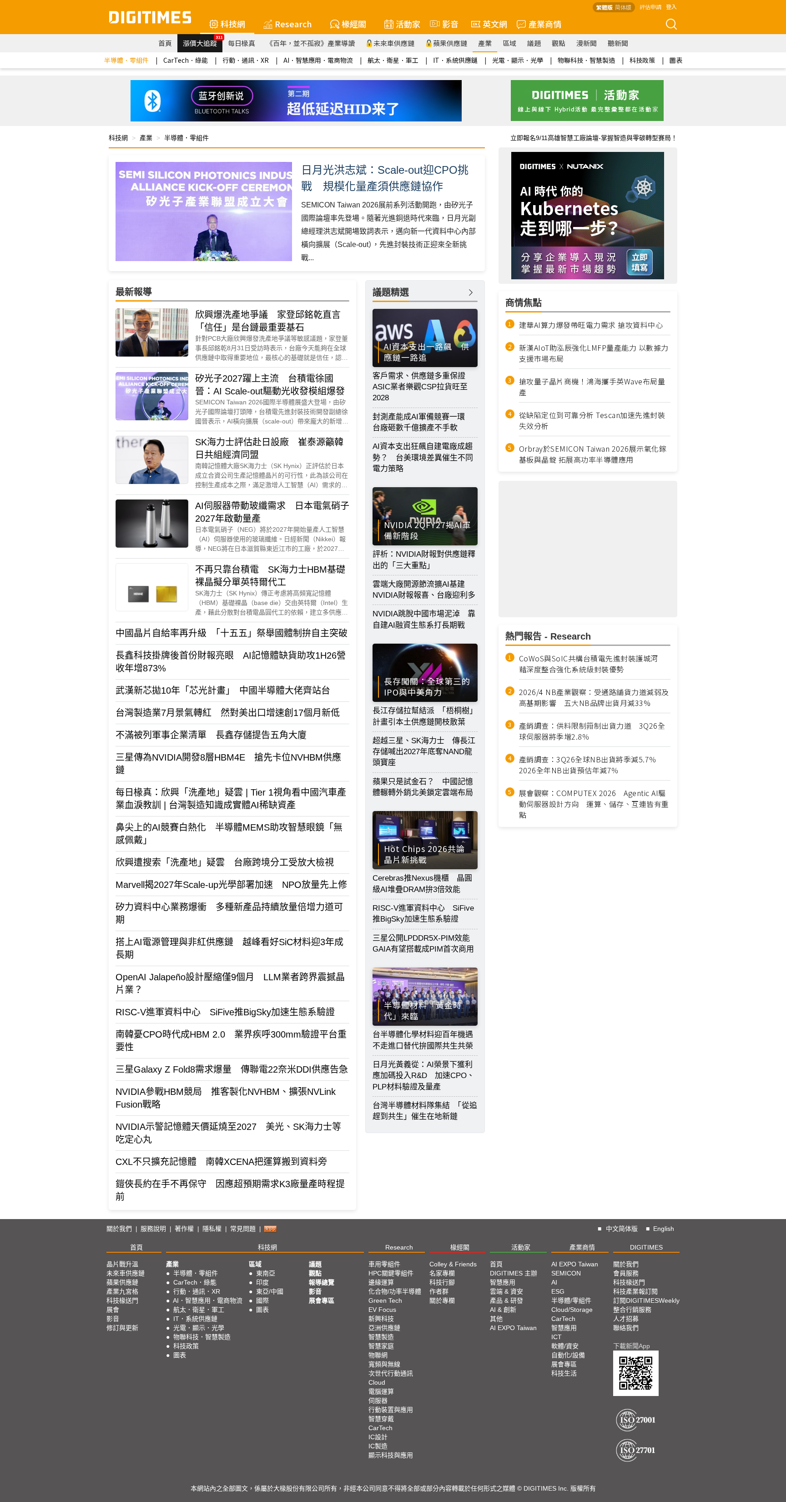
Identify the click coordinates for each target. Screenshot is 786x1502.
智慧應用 (502, 1282)
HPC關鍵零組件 (390, 1273)
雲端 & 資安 (506, 1291)
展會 (112, 1309)
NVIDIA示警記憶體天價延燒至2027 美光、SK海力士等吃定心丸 (228, 1133)
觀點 (558, 43)
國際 (262, 1300)
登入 (671, 6)
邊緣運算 (381, 1282)
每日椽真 (241, 43)
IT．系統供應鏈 (455, 60)
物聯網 (378, 1355)
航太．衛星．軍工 (393, 60)
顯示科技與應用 (390, 1455)
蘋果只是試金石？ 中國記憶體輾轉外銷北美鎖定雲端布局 (423, 787)
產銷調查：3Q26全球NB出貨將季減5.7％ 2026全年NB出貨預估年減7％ (592, 765)
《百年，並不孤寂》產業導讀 (310, 43)
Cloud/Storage (572, 1309)
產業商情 (545, 24)
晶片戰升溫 (122, 1264)
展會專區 (321, 1300)
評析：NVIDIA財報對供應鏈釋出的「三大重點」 (424, 560)
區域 (509, 43)
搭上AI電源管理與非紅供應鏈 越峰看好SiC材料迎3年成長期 (229, 948)
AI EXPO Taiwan (513, 1327)
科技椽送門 (122, 1300)
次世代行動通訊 (390, 1373)
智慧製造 (381, 1337)
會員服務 (626, 1273)
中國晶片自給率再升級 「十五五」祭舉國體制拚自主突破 (232, 633)
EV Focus (382, 1309)
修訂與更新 (122, 1327)
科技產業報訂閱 (635, 1291)
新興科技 (381, 1318)
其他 (496, 1318)
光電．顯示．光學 (517, 60)
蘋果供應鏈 (450, 43)
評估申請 (650, 6)
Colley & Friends (453, 1264)
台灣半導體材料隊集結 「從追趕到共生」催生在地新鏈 (425, 1111)
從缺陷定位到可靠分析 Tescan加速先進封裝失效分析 (592, 420)
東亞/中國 (269, 1291)
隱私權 (212, 1228)
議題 (534, 43)
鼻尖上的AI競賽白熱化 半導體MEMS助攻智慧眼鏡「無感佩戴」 (229, 833)
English (663, 1228)
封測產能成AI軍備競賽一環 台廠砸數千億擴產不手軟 (423, 422)
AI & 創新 (503, 1309)
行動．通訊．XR (245, 60)
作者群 (438, 1291)
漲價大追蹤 (202, 41)
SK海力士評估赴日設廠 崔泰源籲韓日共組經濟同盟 (269, 448)
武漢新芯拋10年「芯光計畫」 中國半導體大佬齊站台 (223, 690)
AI (554, 1282)
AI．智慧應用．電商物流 (318, 60)
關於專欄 (442, 1300)
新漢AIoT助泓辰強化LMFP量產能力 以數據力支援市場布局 (594, 353)
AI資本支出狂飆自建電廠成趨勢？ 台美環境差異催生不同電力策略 (423, 457)
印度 (262, 1282)
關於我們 (119, 1228)
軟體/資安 (565, 1346)
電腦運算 (381, 1391)
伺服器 (378, 1400)
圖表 (676, 60)
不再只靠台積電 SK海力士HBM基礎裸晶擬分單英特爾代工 (270, 576)
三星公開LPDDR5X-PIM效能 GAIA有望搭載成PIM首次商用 (425, 943)
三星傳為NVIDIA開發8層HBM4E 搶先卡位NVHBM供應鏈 (228, 763)
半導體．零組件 (126, 60)
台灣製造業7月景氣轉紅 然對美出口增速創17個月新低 (228, 713)
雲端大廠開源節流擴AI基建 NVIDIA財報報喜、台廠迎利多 (424, 590)
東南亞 (265, 1273)
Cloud (376, 1382)
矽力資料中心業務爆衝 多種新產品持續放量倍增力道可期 (229, 913)
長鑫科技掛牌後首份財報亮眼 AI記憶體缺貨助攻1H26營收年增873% (231, 661)
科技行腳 (442, 1282)
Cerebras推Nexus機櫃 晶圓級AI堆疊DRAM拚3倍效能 (422, 883)
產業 (485, 43)
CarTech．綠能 (185, 60)
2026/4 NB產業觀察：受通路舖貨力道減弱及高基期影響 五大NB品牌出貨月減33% (594, 697)
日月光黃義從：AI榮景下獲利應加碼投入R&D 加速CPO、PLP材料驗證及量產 (423, 1075)
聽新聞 (618, 43)
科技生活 (564, 1373)
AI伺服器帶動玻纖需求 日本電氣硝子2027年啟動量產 (272, 512)
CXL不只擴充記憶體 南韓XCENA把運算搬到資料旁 (221, 1162)
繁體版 (604, 7)
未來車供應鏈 (393, 43)
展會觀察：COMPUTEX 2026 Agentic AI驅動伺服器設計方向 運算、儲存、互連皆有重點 (594, 803)
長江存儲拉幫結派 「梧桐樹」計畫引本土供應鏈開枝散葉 (425, 716)
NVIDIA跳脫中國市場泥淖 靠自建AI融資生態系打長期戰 (424, 619)
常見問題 (243, 1228)
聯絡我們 (626, 1327)
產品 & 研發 (506, 1300)
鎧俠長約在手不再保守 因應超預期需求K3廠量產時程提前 (230, 1190)
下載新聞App (631, 1346)
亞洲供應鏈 (384, 1327)
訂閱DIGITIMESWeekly (646, 1300)
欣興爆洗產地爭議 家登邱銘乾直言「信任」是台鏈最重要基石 (268, 321)
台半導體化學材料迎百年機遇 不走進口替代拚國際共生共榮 (425, 1040)
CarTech (380, 1427)
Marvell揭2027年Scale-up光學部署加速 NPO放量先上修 (231, 885)
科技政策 (642, 60)
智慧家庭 (381, 1346)
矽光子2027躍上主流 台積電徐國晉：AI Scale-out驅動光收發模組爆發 (270, 384)
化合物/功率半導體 (394, 1291)
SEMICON (566, 1273)
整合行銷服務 (632, 1309)
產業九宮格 (122, 1291)
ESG (557, 1291)
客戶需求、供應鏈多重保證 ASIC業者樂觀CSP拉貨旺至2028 (423, 387)
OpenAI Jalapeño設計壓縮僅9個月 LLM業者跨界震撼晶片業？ (230, 983)
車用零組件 (384, 1264)
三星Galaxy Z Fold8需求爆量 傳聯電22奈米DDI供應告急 (232, 1069)
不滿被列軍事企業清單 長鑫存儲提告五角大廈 (211, 735)
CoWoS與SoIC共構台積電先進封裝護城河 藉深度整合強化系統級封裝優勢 (592, 664)
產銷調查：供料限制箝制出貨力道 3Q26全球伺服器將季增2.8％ (592, 731)
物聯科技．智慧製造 (586, 60)
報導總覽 (321, 1282)
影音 (446, 24)
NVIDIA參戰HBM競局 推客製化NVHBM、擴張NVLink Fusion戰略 (226, 1098)
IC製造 (378, 1446)
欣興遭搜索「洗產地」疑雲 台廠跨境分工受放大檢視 (225, 862)
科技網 (233, 24)
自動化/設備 (568, 1355)
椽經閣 (354, 24)
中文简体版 (622, 1228)
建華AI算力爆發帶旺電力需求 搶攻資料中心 (591, 324)
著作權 (184, 1228)
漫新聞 (586, 43)
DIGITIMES (646, 1247)
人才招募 (626, 1318)
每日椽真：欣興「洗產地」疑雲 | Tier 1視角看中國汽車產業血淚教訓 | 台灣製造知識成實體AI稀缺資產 (231, 798)
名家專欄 (442, 1273)
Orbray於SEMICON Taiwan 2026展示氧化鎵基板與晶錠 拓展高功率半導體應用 (593, 454)
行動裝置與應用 (390, 1409)
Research (293, 24)
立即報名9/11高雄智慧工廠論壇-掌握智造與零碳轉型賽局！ (593, 137)
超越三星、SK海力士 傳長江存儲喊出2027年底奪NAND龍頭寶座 (424, 751)
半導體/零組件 (571, 1300)
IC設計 (378, 1437)
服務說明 (153, 1228)
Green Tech (385, 1300)
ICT (556, 1337)
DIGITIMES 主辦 (513, 1273)
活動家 (408, 24)
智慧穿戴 (381, 1418)
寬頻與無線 (384, 1364)
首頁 (165, 43)
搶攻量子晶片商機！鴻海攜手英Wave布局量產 (592, 387)
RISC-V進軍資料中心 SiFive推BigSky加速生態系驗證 (225, 1012)
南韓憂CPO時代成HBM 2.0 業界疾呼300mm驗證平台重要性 (231, 1040)
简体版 (623, 7)
